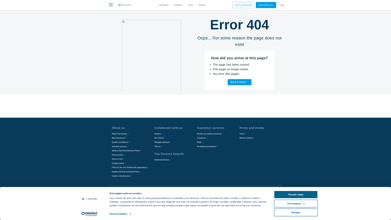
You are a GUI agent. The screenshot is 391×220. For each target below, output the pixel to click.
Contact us (201, 138)
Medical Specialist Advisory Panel (126, 151)
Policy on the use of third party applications (129, 167)
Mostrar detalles (118, 214)
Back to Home (238, 82)
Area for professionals (243, 5)
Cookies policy (118, 163)
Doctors (157, 134)
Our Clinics (159, 138)
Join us (157, 146)
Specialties (164, 5)
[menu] (111, 5)
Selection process (119, 146)
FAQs (199, 142)
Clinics (191, 5)
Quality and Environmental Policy (125, 172)
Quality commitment (120, 142)
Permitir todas (295, 194)
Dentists (202, 5)
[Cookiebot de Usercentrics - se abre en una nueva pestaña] (89, 214)
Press (242, 134)
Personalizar (294, 203)
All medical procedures (206, 146)
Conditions (178, 5)
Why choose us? (119, 138)
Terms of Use (117, 159)
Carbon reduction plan (121, 176)
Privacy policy (117, 155)
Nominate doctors (161, 160)
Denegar (295, 212)
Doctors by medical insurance (209, 134)
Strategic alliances (162, 142)
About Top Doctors (119, 134)
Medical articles (246, 138)
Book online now (266, 5)
